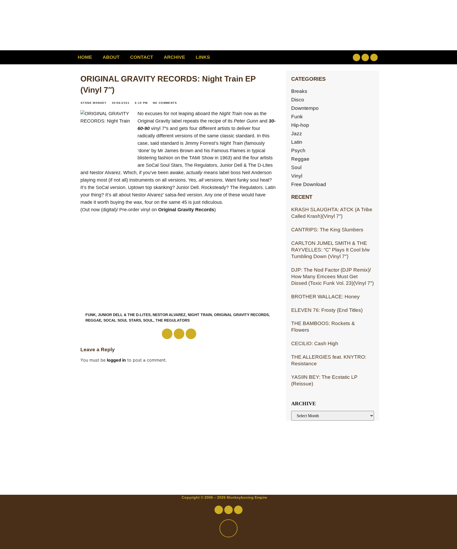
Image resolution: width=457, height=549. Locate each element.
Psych (298, 150)
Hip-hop (300, 125)
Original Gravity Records (186, 209)
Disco (297, 99)
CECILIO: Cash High (314, 343)
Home (85, 57)
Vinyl (296, 176)
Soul (148, 320)
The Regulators (173, 320)
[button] (322, 57)
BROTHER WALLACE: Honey (325, 296)
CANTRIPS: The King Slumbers (327, 229)
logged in (116, 360)
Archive (174, 57)
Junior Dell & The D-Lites (124, 315)
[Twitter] (365, 57)
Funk (90, 315)
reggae (93, 320)
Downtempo (305, 108)
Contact (141, 57)
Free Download (308, 184)
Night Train (200, 315)
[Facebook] (356, 57)
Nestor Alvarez (169, 315)
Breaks (299, 91)
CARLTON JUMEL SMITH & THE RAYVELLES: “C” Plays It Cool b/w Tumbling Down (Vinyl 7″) (330, 249)
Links (203, 57)
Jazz (296, 133)
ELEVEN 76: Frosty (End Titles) (327, 310)
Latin (296, 142)
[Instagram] (374, 57)
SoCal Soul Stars (122, 320)
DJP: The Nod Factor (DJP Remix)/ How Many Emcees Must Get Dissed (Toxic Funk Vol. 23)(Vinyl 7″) (332, 276)
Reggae (300, 159)
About (111, 57)
